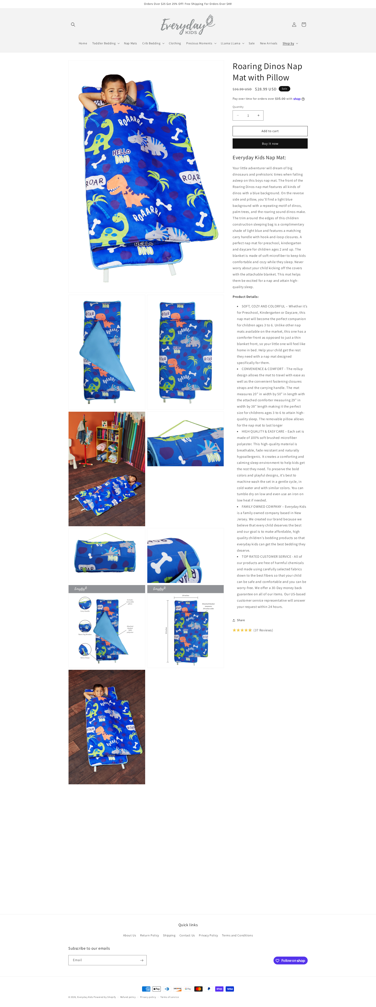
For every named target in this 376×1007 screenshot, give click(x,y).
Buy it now (270, 143)
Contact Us (187, 935)
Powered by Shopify (105, 997)
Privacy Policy (208, 935)
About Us (129, 935)
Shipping (169, 935)
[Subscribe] (141, 960)
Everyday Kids (85, 997)
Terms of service (169, 996)
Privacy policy (148, 996)
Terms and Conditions (237, 935)
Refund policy (128, 996)
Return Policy (149, 935)
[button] (73, 24)
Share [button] (241, 620)
